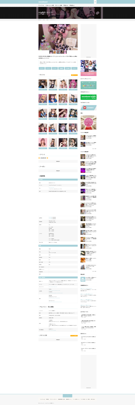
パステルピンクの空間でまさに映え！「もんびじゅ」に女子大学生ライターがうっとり (91, 204)
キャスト (41, 68)
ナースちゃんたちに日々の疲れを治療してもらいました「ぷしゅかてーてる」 (91, 211)
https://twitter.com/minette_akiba (54, 290)
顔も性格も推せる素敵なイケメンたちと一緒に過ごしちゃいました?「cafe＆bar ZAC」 (91, 218)
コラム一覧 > (94, 148)
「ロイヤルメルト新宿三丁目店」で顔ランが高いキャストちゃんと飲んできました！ (91, 155)
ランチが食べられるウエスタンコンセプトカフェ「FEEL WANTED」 (91, 266)
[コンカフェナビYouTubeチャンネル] (89, 110)
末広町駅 (50, 218)
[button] (39, 37)
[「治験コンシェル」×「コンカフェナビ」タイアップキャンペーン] (89, 88)
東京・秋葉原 (84, 317)
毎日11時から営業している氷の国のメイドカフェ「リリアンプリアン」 (91, 231)
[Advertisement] (88, 40)
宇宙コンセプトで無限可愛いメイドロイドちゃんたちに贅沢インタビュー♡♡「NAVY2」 (91, 190)
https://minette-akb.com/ (53, 286)
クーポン (54, 68)
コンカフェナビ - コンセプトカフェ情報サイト (46, 403)
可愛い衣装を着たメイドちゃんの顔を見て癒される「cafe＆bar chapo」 (91, 224)
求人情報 (67, 68)
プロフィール (43, 89)
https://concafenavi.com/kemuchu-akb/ (55, 301)
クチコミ (74, 68)
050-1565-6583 (51, 187)
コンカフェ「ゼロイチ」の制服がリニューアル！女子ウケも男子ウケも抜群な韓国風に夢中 (91, 162)
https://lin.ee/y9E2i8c (52, 330)
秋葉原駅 (50, 217)
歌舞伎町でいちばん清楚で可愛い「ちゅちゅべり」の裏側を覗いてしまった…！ (91, 197)
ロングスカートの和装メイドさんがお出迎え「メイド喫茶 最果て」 (91, 238)
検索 (42, 5)
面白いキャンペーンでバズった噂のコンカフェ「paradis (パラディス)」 (91, 245)
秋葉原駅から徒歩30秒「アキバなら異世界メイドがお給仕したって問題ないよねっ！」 (91, 252)
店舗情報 (61, 68)
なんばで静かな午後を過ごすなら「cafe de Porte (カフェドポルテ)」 (91, 183)
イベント (48, 68)
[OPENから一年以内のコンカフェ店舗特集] (89, 129)
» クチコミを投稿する (74, 335)
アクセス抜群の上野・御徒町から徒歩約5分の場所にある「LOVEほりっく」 (91, 169)
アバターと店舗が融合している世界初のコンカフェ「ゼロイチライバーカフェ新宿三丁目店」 (91, 176)
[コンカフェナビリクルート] (89, 99)
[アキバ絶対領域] (89, 68)
